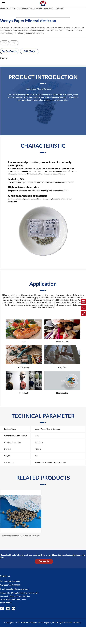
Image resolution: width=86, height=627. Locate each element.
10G (4, 43)
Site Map (77, 623)
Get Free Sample (9, 51)
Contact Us (44, 561)
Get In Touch (29, 51)
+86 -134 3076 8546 (11, 581)
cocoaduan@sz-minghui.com (16, 589)
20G (14, 43)
